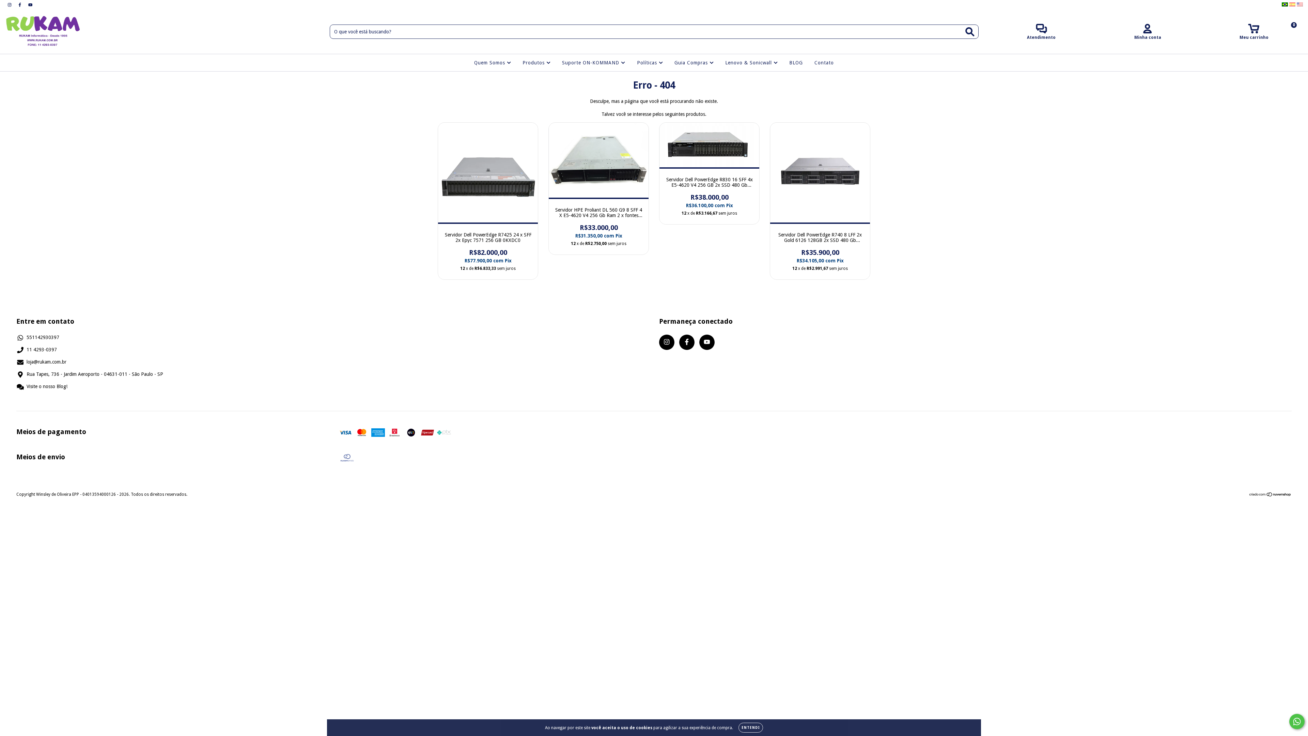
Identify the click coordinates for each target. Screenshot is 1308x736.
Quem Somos (490, 62)
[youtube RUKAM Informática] (30, 4)
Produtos (534, 62)
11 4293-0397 (42, 349)
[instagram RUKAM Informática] (10, 4)
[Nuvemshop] (1270, 495)
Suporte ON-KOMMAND (591, 62)
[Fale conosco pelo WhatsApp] (1297, 721)
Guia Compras (692, 62)
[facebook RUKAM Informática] (20, 4)
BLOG (796, 62)
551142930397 (43, 337)
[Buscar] (970, 32)
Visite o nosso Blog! (47, 386)
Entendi (751, 728)
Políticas (648, 62)
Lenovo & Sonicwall (749, 62)
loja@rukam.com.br (46, 362)
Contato (824, 62)
